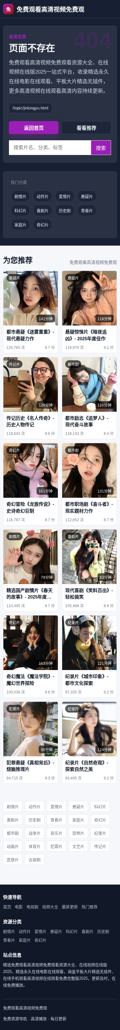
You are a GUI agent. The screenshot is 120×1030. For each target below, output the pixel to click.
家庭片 (20, 225)
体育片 (35, 846)
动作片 (43, 196)
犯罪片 (56, 846)
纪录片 (100, 833)
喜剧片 (43, 210)
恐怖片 (78, 833)
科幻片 (20, 210)
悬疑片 (87, 196)
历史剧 (65, 210)
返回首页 (34, 128)
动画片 (13, 846)
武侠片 (13, 859)
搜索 (101, 148)
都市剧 (13, 833)
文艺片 (78, 846)
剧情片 (20, 196)
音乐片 (56, 833)
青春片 (87, 210)
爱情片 (65, 196)
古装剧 (35, 859)
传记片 (100, 846)
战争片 (35, 833)
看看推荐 (86, 128)
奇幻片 (43, 225)
